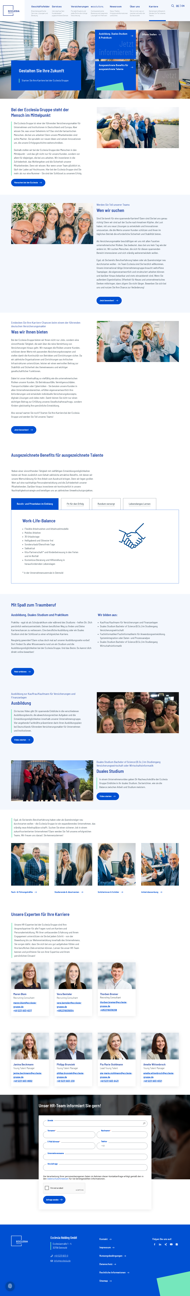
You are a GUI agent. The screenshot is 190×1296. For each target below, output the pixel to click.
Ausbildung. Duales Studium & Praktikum (113, 36)
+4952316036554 (65, 1011)
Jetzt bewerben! (107, 300)
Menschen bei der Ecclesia (26, 182)
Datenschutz (105, 1264)
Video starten (20, 740)
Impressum (105, 1247)
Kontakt (103, 1239)
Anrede (50, 1120)
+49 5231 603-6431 (109, 1081)
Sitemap (103, 1281)
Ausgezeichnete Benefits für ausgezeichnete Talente (113, 67)
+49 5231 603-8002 (22, 1081)
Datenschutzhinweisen (58, 1178)
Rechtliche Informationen (112, 1272)
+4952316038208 (108, 1010)
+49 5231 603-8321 (152, 1081)
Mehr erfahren (20, 672)
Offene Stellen (149, 34)
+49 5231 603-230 (66, 1081)
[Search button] (172, 12)
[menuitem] (40, 12)
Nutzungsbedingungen (110, 1256)
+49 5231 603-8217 (22, 1011)
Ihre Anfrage (53, 1164)
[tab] (35, 504)
